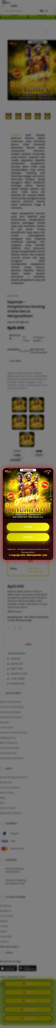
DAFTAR (28, 537)
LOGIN (28, 526)
